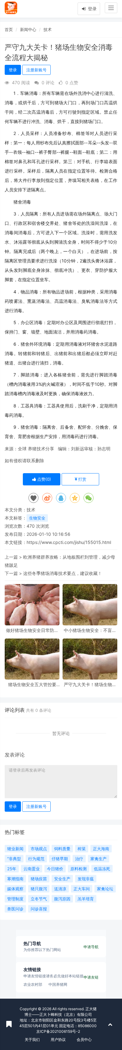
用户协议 (58, 1039)
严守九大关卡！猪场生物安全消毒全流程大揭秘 (90, 684)
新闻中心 (28, 29)
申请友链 (91, 977)
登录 (92, 8)
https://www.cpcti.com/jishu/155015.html (69, 542)
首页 (9, 29)
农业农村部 (32, 984)
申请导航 (91, 946)
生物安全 (37, 517)
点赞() (43, 479)
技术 (47, 29)
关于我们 (32, 1039)
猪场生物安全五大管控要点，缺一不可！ (32, 684)
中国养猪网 (57, 984)
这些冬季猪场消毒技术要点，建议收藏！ (62, 573)
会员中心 (84, 1039)
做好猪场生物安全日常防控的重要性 (32, 630)
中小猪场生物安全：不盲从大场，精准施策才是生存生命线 (90, 630)
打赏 (81, 479)
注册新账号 (36, 69)
